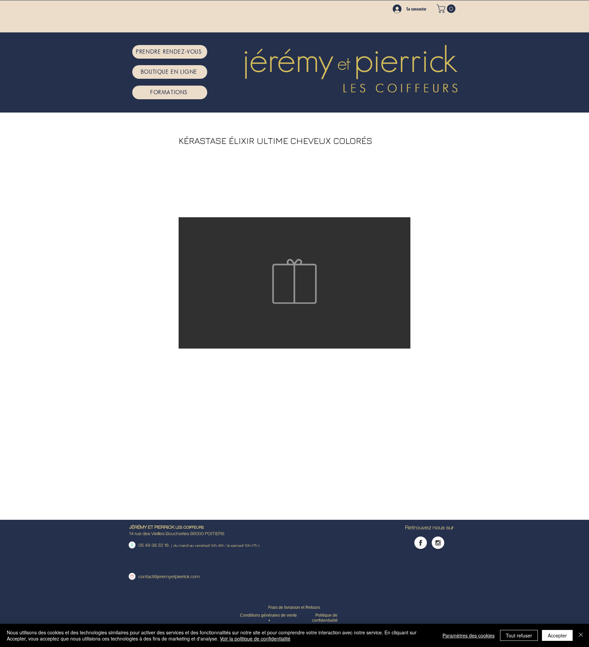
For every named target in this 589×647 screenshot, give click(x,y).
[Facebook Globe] (420, 543)
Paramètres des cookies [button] (468, 635)
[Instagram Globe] (438, 543)
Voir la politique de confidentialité (255, 638)
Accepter (557, 635)
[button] (447, 8)
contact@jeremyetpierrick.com (169, 577)
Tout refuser (519, 635)
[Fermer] (581, 635)
